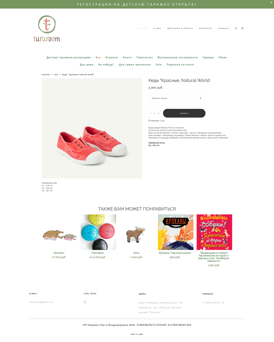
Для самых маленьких (135, 64)
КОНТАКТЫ (205, 28)
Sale (159, 64)
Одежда (208, 57)
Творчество (144, 57)
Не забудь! (106, 64)
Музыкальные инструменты (178, 57)
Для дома (87, 64)
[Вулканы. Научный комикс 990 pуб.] (175, 232)
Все (98, 57)
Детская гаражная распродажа (68, 57)
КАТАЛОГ (142, 28)
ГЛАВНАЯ (223, 28)
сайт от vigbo (137, 334)
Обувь (223, 57)
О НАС (157, 28)
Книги (127, 57)
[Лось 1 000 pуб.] (137, 232)
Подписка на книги (180, 64)
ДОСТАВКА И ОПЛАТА (180, 28)
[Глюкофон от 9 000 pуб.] (98, 232)
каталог (46, 74)
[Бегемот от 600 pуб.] (59, 232)
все (56, 74)
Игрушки (111, 57)
